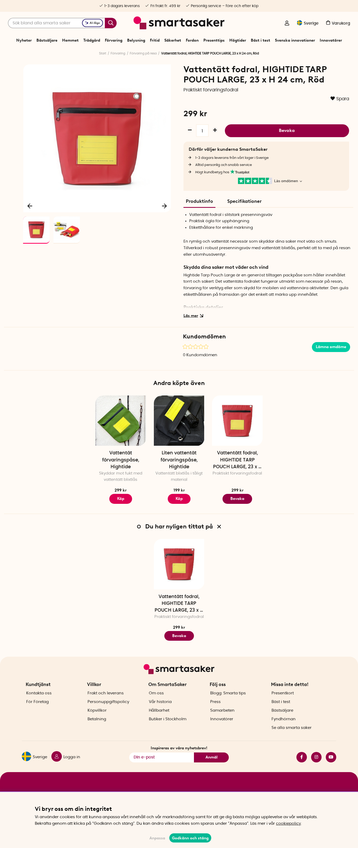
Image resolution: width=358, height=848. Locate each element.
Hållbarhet (159, 710)
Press (215, 702)
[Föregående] (30, 206)
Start (102, 53)
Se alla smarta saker (292, 728)
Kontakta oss (39, 693)
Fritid (155, 40)
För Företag (37, 702)
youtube (329, 757)
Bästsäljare (46, 40)
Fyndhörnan (284, 719)
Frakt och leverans (106, 693)
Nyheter (24, 40)
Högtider (237, 40)
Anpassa (157, 838)
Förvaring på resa (143, 53)
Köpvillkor (97, 710)
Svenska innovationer (295, 40)
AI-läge (95, 23)
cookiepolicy (288, 823)
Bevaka (287, 130)
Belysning (136, 40)
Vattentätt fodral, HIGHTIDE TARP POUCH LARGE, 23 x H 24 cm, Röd (237, 460)
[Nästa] (164, 206)
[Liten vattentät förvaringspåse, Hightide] (179, 420)
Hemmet (70, 40)
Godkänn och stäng (190, 838)
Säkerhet (172, 40)
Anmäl (211, 757)
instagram (314, 757)
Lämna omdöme (331, 346)
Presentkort (283, 693)
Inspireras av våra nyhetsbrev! (179, 748)
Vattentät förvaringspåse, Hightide (120, 460)
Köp (120, 498)
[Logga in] (287, 23)
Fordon (192, 40)
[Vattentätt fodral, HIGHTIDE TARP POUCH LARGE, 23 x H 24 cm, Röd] (237, 420)
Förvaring (113, 40)
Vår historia (160, 702)
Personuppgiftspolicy (108, 702)
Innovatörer (331, 40)
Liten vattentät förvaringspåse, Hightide (179, 460)
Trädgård (91, 40)
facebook (299, 757)
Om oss (156, 693)
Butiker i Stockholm (167, 719)
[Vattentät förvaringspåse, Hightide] (120, 420)
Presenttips (214, 40)
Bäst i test (260, 40)
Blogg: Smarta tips (228, 693)
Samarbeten (222, 710)
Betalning (97, 719)
